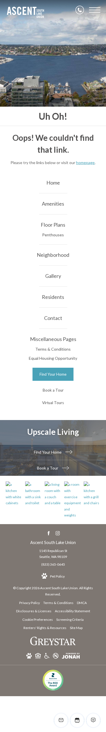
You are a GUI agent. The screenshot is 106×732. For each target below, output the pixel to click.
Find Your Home (48, 452)
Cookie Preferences (37, 619)
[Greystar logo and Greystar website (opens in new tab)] (53, 644)
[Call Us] (79, 10)
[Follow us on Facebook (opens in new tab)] (48, 533)
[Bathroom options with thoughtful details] (33, 493)
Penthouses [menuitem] (53, 234)
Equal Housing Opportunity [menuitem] (53, 358)
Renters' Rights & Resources (44, 628)
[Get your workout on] (72, 499)
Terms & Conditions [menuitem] (53, 349)
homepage (85, 162)
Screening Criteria (70, 619)
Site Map (76, 628)
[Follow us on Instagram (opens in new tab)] (57, 533)
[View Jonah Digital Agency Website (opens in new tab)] (71, 657)
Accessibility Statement (72, 611)
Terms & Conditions (58, 603)
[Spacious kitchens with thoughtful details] (14, 493)
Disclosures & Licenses (33, 611)
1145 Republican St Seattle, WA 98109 (53, 554)
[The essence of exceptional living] (53, 493)
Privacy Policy (29, 603)
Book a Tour (48, 468)
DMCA (82, 603)
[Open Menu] (94, 10)
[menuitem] (53, 182)
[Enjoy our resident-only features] (92, 493)
